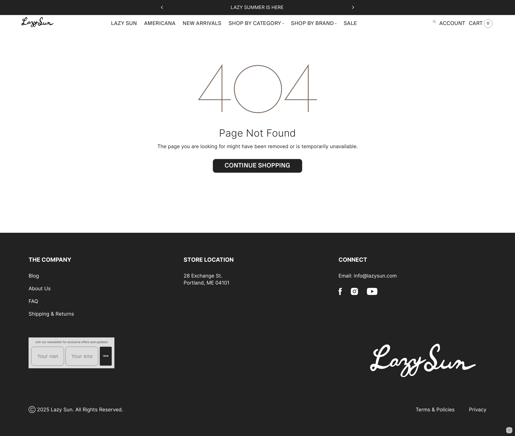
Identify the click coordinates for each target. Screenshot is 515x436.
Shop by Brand (312, 23)
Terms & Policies (435, 410)
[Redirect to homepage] (53, 22)
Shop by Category (255, 23)
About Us (40, 288)
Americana (160, 23)
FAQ (33, 301)
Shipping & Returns (51, 314)
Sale (350, 23)
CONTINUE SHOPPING (257, 166)
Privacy (477, 410)
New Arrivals (202, 23)
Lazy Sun (124, 23)
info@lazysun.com (375, 276)
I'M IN (105, 356)
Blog (34, 276)
